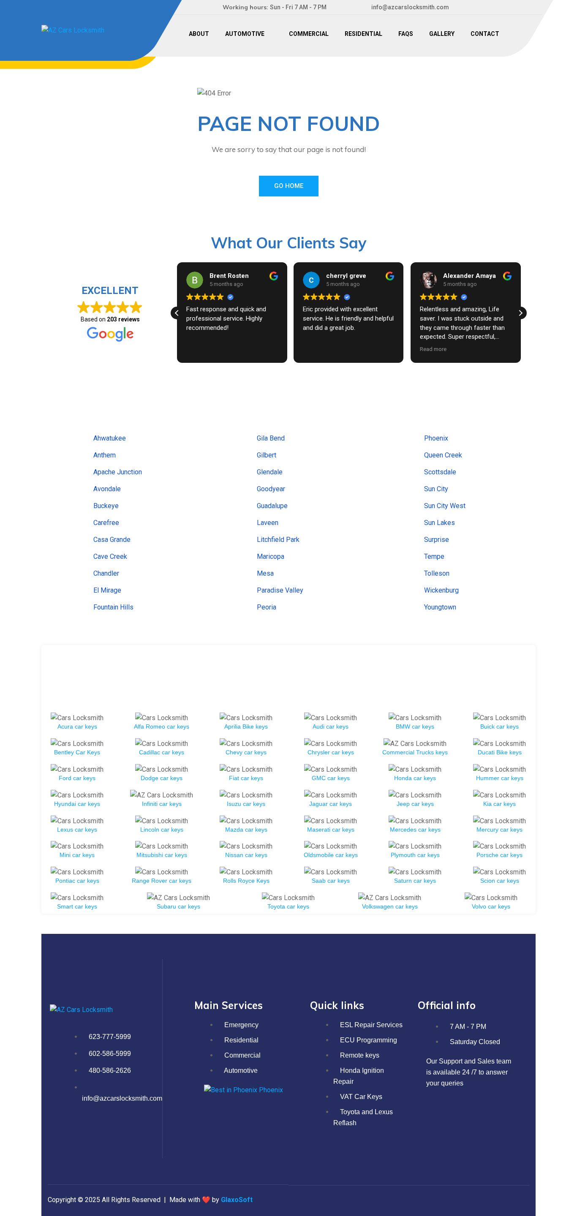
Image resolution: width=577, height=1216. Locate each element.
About (199, 33)
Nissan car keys (246, 854)
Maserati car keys (330, 829)
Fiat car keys (246, 778)
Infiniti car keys (162, 803)
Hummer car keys (499, 778)
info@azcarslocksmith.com (410, 7)
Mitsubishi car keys (161, 854)
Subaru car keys (178, 906)
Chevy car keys (246, 752)
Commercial (309, 33)
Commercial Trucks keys (415, 752)
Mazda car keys (246, 829)
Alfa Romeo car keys (161, 726)
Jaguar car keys (330, 803)
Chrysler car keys (331, 752)
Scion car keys (499, 880)
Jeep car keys (415, 803)
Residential (363, 33)
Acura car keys (77, 726)
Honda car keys (415, 778)
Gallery (442, 33)
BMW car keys (415, 726)
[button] (520, 313)
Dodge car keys (161, 778)
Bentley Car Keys (77, 752)
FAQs (405, 33)
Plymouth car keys (415, 854)
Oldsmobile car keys (331, 854)
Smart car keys (77, 906)
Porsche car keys (499, 854)
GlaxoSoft (237, 1200)
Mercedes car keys (415, 829)
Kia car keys (499, 803)
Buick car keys (499, 726)
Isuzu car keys (246, 803)
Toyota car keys (288, 906)
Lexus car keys (77, 829)
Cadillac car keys (161, 752)
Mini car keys (77, 854)
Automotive (244, 33)
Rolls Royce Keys (246, 880)
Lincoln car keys (161, 829)
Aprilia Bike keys (246, 726)
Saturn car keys (415, 880)
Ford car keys (77, 778)
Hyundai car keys (77, 803)
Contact (485, 33)
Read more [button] (433, 348)
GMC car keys (331, 778)
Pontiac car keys (77, 880)
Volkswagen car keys (390, 906)
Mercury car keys (499, 829)
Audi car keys (330, 726)
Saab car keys (331, 880)
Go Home (288, 186)
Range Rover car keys (161, 880)
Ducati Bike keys (500, 752)
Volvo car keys (491, 906)
